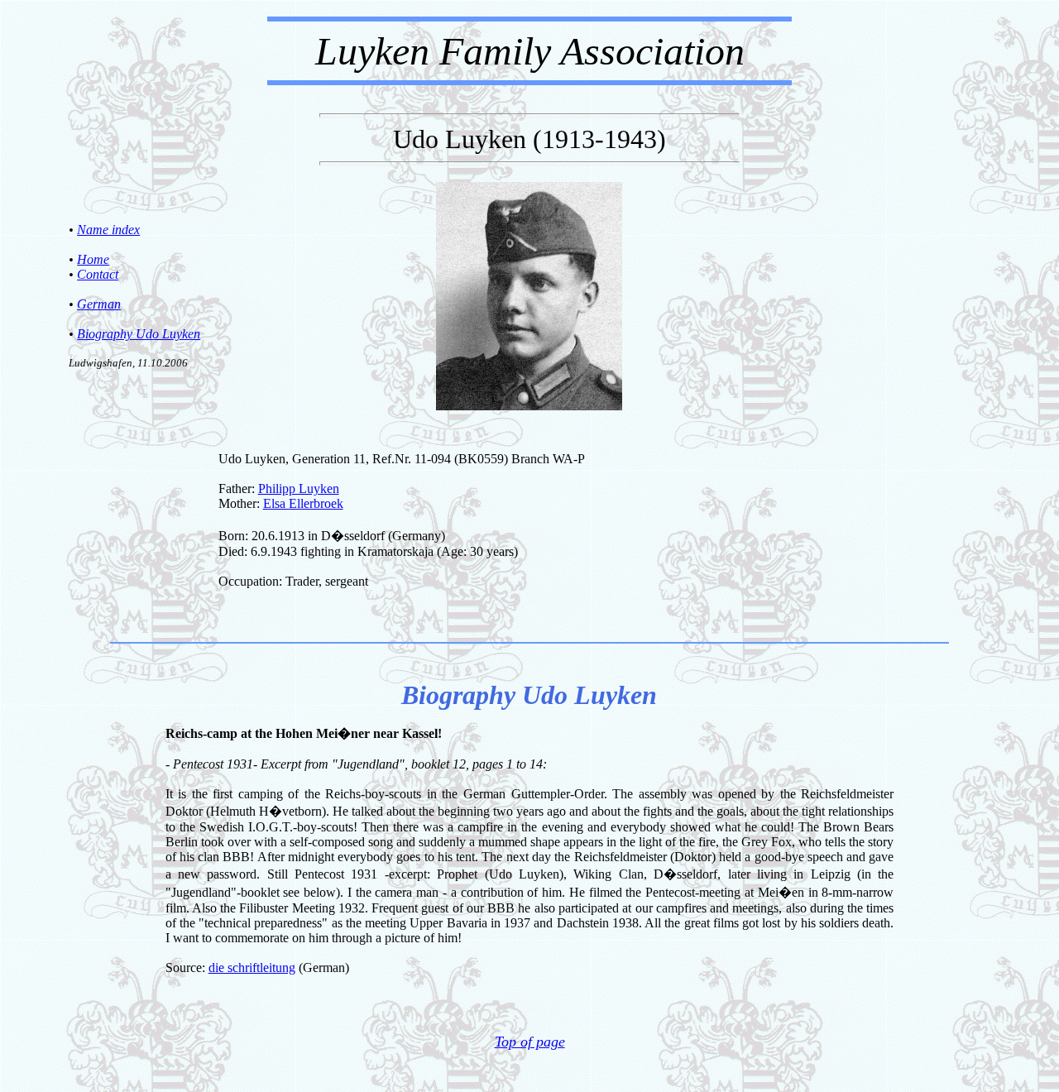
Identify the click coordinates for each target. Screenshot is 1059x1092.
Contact (97, 274)
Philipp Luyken (298, 488)
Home (93, 259)
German (99, 304)
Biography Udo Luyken (138, 334)
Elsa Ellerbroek (303, 503)
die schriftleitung (251, 967)
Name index (108, 230)
